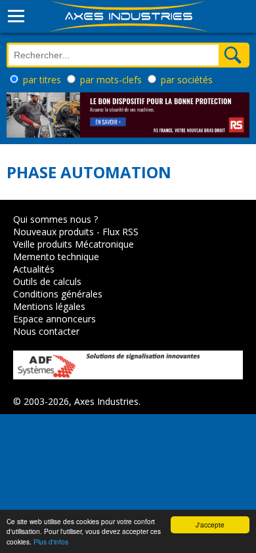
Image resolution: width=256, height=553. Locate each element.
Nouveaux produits (53, 231)
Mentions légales (49, 306)
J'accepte (210, 524)
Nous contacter (46, 331)
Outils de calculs (47, 281)
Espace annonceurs (54, 319)
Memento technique (56, 256)
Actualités (33, 269)
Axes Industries (106, 401)
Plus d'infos (50, 541)
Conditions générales (57, 294)
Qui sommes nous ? (55, 219)
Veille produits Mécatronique (73, 244)
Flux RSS (120, 231)
